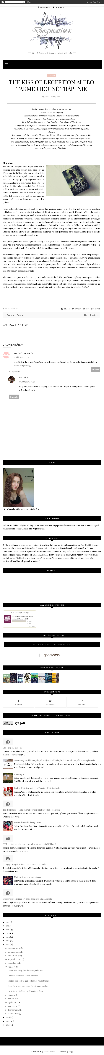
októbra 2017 (13, 955)
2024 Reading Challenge (19, 612)
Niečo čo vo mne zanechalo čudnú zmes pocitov (28, 986)
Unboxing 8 (19, 774)
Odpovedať (96, 370)
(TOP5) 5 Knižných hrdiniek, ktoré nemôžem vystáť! (24, 864)
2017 (7, 944)
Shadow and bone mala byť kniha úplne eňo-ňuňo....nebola (27, 899)
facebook (18, 705)
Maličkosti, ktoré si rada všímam (27, 877)
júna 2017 (12, 995)
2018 (8, 940)
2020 (8, 933)
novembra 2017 (14, 952)
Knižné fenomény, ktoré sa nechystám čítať (26, 970)
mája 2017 (12, 998)
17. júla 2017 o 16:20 (27, 381)
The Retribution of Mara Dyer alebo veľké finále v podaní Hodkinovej (31, 810)
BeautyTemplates (49, 1052)
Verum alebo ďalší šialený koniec (27, 822)
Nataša (47, 97)
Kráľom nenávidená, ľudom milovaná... (24, 975)
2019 (8, 937)
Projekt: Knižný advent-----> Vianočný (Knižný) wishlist (37, 788)
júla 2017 (11, 967)
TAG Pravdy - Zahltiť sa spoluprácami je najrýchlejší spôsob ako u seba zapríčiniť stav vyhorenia (54, 760)
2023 (7, 922)
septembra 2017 (14, 959)
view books (32, 626)
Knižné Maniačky (24, 353)
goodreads (50, 705)
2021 (7, 929)
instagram (82, 705)
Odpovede (15, 371)
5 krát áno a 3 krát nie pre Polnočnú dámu (25, 991)
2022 (7, 925)
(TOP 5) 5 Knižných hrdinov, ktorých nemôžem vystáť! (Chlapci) (29, 844)
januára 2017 (13, 1013)
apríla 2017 (12, 1002)
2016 (8, 1017)
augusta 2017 (13, 963)
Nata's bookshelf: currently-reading (52, 644)
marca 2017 (13, 1006)
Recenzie (51, 76)
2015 (7, 1021)
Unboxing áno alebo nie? (13, 747)
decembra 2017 (14, 948)
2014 (8, 1025)
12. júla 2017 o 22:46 (22, 357)
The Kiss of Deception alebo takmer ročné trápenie (29, 981)
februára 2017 (14, 1010)
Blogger (71, 1052)
